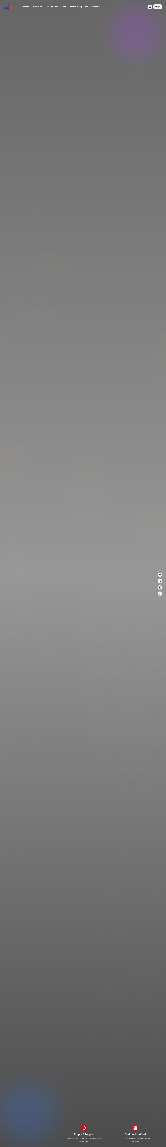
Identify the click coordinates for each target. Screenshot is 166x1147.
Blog (64, 6)
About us (37, 6)
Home (26, 6)
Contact (96, 6)
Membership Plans (79, 6)
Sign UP (33, 592)
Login (157, 6)
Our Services (52, 6)
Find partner (13, 592)
